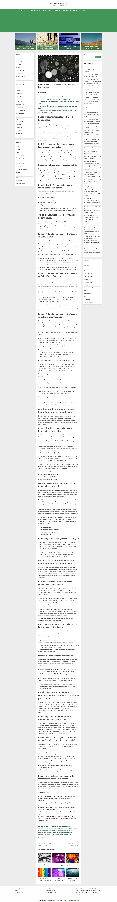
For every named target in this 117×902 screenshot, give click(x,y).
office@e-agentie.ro (50, 890)
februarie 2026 (20, 70)
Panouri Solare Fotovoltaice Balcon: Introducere (54, 96)
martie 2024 (19, 136)
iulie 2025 (18, 90)
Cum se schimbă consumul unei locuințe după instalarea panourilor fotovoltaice (92, 87)
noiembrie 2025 (20, 79)
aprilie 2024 (19, 133)
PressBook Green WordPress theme (70, 900)
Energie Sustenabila (58, 3)
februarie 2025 (20, 104)
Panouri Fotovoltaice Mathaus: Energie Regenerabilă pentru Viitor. (57, 828)
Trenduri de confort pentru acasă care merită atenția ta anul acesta (91, 108)
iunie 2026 (19, 62)
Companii (57, 10)
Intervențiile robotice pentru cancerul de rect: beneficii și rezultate (92, 69)
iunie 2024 (19, 127)
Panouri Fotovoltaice (34, 10)
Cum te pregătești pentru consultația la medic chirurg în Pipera (92, 114)
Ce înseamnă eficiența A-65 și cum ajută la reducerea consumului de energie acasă (92, 174)
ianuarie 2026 (19, 73)
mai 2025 (18, 96)
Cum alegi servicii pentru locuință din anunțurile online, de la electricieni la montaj (92, 81)
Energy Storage (20, 158)
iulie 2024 (18, 124)
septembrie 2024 (20, 119)
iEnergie (17, 894)
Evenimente (19, 160)
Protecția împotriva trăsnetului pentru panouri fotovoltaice (55, 830)
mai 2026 (18, 64)
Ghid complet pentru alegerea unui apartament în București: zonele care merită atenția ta (92, 121)
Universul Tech (18, 890)
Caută (85, 54)
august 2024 (19, 121)
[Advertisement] (58, 22)
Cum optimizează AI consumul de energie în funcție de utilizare (92, 181)
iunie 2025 (19, 93)
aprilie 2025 (19, 99)
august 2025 (19, 87)
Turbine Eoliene (47, 10)
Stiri (17, 177)
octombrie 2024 (20, 116)
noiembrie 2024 (20, 113)
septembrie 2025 (20, 84)
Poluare (18, 172)
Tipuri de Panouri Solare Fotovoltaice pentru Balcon (55, 99)
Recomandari (19, 175)
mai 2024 (18, 130)
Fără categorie (20, 163)
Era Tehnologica (19, 892)
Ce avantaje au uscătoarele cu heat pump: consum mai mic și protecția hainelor (92, 167)
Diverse (75, 10)
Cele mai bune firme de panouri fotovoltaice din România (55, 832)
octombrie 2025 (20, 82)
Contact (84, 10)
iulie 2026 (18, 59)
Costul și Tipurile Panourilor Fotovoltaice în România (54, 826)
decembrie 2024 (20, 110)
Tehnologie (65, 10)
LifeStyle (18, 166)
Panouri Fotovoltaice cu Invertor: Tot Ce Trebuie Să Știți (54, 834)
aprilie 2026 (19, 67)
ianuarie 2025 (19, 107)
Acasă (17, 10)
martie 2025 (19, 101)
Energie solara (43, 837)
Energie (23, 10)
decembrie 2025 (20, 76)
